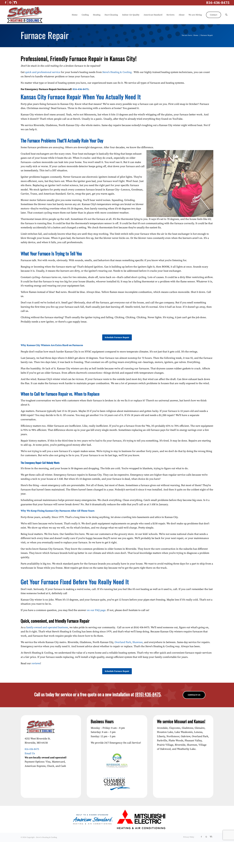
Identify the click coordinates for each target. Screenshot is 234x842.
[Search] (226, 15)
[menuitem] (75, 15)
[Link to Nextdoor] (15, 2)
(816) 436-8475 (148, 694)
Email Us (30, 753)
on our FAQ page (96, 610)
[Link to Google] (10, 2)
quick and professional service (42, 72)
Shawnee (137, 642)
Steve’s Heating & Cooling (116, 72)
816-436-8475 (217, 2)
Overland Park (123, 642)
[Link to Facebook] (5, 2)
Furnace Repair (45, 35)
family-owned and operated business (47, 627)
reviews (36, 663)
